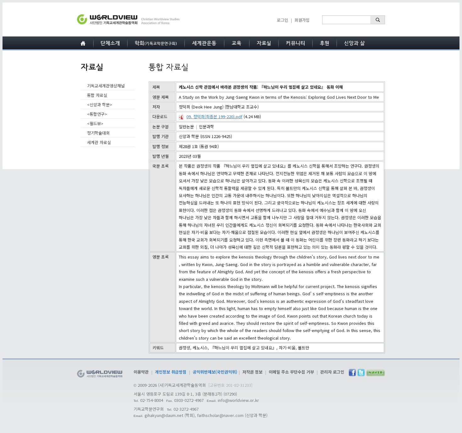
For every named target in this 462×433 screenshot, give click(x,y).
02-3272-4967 (186, 409)
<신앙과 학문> (99, 105)
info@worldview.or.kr (238, 400)
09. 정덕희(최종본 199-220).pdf (214, 116)
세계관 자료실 (99, 142)
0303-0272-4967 (189, 400)
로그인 (282, 20)
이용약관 (141, 372)
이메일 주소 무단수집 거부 (291, 372)
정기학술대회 (98, 133)
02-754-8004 (151, 400)
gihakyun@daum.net (164, 415)
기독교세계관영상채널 (106, 86)
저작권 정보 (252, 372)
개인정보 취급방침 (170, 372)
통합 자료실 (97, 95)
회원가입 (302, 20)
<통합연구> (97, 114)
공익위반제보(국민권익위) (215, 372)
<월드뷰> (95, 123)
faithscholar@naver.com (220, 415)
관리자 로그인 (332, 372)
